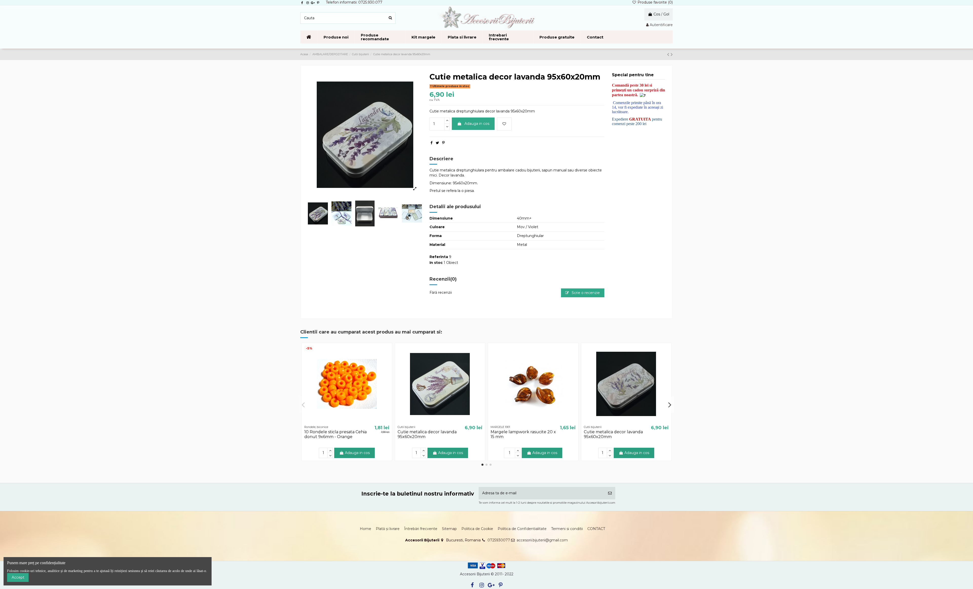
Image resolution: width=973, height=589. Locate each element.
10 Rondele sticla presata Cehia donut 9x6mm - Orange (335, 434)
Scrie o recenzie (585, 292)
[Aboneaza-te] (610, 493)
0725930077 (499, 540)
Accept (18, 577)
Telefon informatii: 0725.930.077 (354, 2)
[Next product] (672, 54)
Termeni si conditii (567, 528)
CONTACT (596, 528)
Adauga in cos (476, 123)
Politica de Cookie (477, 528)
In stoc (436, 262)
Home (365, 528)
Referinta (438, 256)
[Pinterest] (443, 143)
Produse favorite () (655, 2)
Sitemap (449, 528)
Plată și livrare (388, 528)
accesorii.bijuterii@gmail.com (542, 540)
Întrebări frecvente (420, 528)
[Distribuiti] (432, 143)
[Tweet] (437, 143)
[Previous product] (669, 54)
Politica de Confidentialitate (522, 528)
